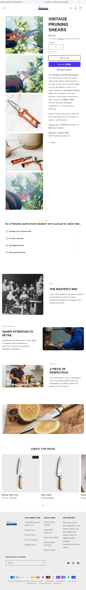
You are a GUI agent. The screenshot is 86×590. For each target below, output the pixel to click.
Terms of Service (31, 540)
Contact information (45, 583)
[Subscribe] (42, 562)
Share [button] (53, 142)
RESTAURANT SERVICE (49, 544)
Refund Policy (30, 530)
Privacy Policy (30, 535)
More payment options (64, 69)
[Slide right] (47, 505)
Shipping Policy (30, 545)
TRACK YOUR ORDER (49, 524)
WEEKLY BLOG (50, 550)
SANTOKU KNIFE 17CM (10, 495)
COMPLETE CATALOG (48, 531)
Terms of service (72, 581)
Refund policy (49, 581)
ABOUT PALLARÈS (51, 537)
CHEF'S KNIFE (46, 495)
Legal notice (58, 583)
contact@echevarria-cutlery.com (32, 524)
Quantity (51, 42)
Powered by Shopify (36, 581)
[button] (4, 8)
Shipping (61, 39)
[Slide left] (38, 505)
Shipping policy (32, 583)
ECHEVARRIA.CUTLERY (21, 581)
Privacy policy (60, 581)
